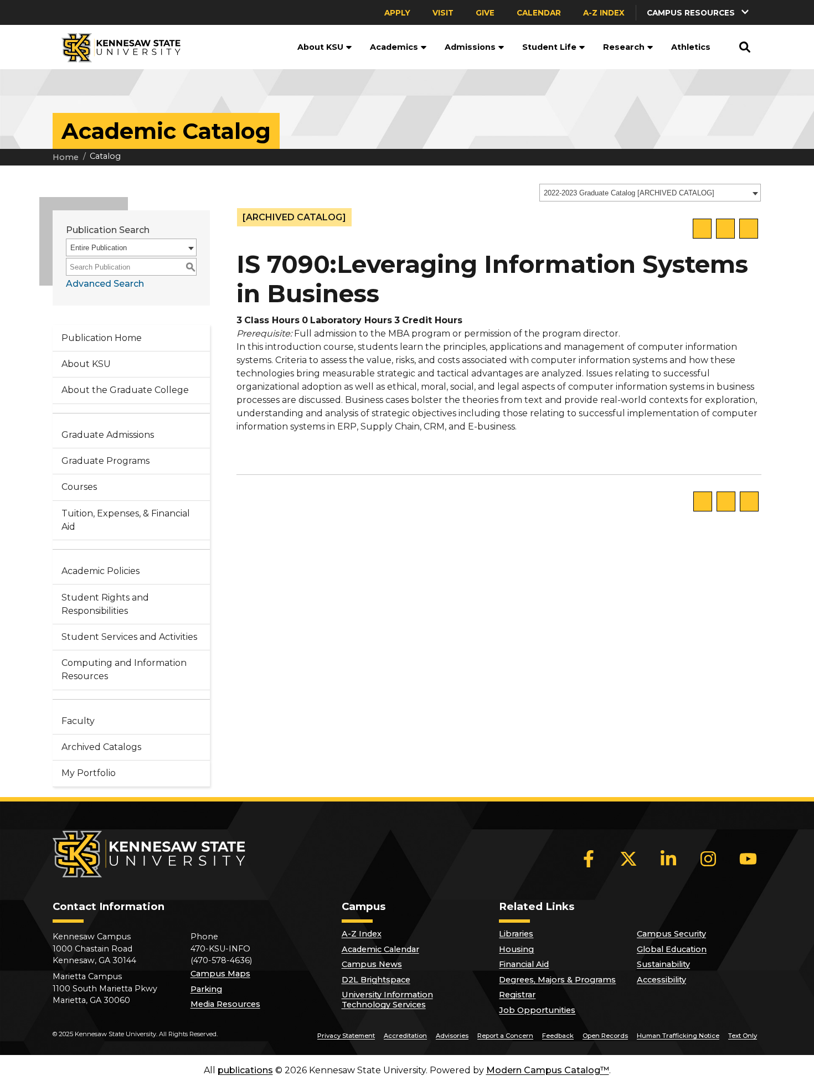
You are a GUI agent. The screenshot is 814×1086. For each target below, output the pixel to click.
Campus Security (671, 934)
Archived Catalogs (101, 747)
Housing (516, 949)
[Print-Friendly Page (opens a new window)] (725, 229)
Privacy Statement (346, 1036)
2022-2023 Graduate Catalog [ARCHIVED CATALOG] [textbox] (629, 193)
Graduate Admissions (107, 435)
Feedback (558, 1036)
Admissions (470, 47)
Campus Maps (220, 974)
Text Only (742, 1036)
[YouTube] (748, 859)
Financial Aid (524, 964)
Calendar (539, 12)
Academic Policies (100, 571)
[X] (628, 859)
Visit (443, 12)
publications (245, 1070)
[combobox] (650, 192)
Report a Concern (505, 1036)
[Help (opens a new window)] (748, 229)
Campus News (372, 964)
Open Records (605, 1036)
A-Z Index (604, 12)
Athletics (690, 47)
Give (485, 12)
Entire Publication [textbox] (98, 248)
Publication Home (101, 338)
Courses (79, 487)
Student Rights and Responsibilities (105, 604)
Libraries (516, 934)
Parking (206, 989)
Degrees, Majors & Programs (557, 980)
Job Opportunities (537, 1010)
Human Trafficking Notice (678, 1036)
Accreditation (405, 1036)
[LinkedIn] (668, 859)
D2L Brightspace (376, 980)
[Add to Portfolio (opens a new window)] (702, 229)
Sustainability (663, 964)
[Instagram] (708, 859)
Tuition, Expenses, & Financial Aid (125, 520)
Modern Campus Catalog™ (547, 1070)
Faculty (78, 721)
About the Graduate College (125, 390)
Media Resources (225, 1004)
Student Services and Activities (129, 637)
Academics (394, 47)
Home (66, 157)
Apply (397, 12)
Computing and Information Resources (124, 669)
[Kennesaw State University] (117, 47)
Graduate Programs (105, 461)
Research (624, 47)
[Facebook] (588, 859)
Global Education (672, 949)
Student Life (549, 47)
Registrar (517, 995)
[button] (699, 12)
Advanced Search (105, 283)
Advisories (452, 1036)
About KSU (320, 47)
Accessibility (661, 980)
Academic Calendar (380, 949)
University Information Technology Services (387, 1000)
